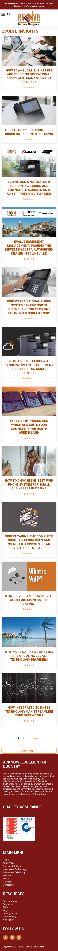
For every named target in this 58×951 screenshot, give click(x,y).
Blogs (5, 910)
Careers (7, 881)
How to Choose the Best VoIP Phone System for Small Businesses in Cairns (29, 484)
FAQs (5, 907)
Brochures (8, 904)
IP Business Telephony (14, 872)
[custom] (5, 937)
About (6, 878)
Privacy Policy (10, 913)
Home (6, 860)
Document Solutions (12, 866)
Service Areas (10, 901)
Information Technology (14, 869)
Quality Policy (9, 916)
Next (36, 738)
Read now (28, 87)
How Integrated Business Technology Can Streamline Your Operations (29, 711)
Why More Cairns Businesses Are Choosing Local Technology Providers (29, 655)
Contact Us (8, 885)
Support (7, 875)
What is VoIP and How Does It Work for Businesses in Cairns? (29, 600)
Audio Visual (9, 863)
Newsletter (8, 919)
